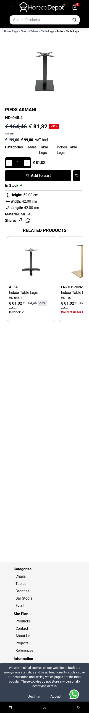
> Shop (23, 31)
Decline (33, 696)
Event (20, 605)
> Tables (33, 31)
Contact (22, 628)
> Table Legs (46, 31)
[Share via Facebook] (20, 220)
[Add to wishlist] (76, 175)
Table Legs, (43, 150)
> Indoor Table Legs (67, 31)
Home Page (11, 31)
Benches (22, 591)
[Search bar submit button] (75, 20)
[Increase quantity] (27, 163)
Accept (55, 696)
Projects (22, 643)
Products (23, 621)
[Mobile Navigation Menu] (11, 7)
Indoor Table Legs (67, 150)
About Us (23, 636)
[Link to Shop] (10, 707)
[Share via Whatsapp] (28, 220)
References (24, 650)
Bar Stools (24, 598)
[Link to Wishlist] (78, 707)
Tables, (31, 147)
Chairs (21, 576)
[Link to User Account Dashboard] (44, 707)
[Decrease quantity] (9, 163)
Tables (21, 584)
